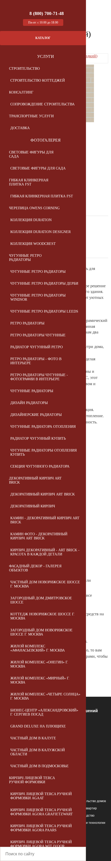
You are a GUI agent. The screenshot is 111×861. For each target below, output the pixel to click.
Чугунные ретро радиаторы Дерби (44, 283)
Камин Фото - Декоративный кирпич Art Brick (38, 536)
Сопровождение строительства (42, 104)
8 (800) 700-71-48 (46, 13)
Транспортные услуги (31, 116)
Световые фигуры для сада (31, 154)
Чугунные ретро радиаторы (25, 258)
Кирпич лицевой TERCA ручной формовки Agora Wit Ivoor (41, 844)
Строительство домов (90, 801)
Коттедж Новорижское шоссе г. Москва (42, 616)
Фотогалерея (45, 140)
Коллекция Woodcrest (33, 244)
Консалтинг (21, 92)
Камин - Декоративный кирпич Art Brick (45, 520)
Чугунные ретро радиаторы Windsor (38, 297)
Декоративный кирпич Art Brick (35, 480)
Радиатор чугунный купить (38, 438)
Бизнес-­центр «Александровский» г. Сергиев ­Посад (44, 712)
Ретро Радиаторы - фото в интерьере (35, 361)
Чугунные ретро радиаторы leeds (44, 311)
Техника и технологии (89, 823)
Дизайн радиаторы (29, 403)
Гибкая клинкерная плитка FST (28, 182)
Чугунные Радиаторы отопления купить (43, 452)
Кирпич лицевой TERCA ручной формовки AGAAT (41, 796)
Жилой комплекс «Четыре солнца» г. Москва (45, 696)
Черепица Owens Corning (34, 208)
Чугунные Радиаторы (31, 391)
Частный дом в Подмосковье (39, 766)
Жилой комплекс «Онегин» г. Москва (39, 664)
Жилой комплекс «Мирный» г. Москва (39, 680)
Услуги (45, 56)
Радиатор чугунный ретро (36, 347)
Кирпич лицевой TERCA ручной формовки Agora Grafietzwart (41, 812)
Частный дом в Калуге (33, 738)
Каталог (43, 38)
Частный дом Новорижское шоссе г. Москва (45, 584)
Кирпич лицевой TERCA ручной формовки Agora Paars (41, 828)
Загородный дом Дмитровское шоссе (41, 600)
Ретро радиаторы (27, 323)
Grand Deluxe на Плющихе (38, 726)
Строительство (24, 69)
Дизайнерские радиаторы (36, 415)
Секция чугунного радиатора (39, 466)
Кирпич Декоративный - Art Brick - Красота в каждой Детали (45, 552)
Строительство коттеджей (37, 80)
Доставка (20, 128)
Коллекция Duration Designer (40, 232)
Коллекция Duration (31, 220)
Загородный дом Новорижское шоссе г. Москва (41, 632)
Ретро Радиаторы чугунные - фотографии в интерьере (39, 377)
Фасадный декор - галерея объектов (35, 568)
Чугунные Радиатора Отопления (43, 427)
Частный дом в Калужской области (37, 752)
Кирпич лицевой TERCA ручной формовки (32, 780)
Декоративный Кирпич (32, 506)
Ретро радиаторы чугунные (38, 335)
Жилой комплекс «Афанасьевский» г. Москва (37, 648)
